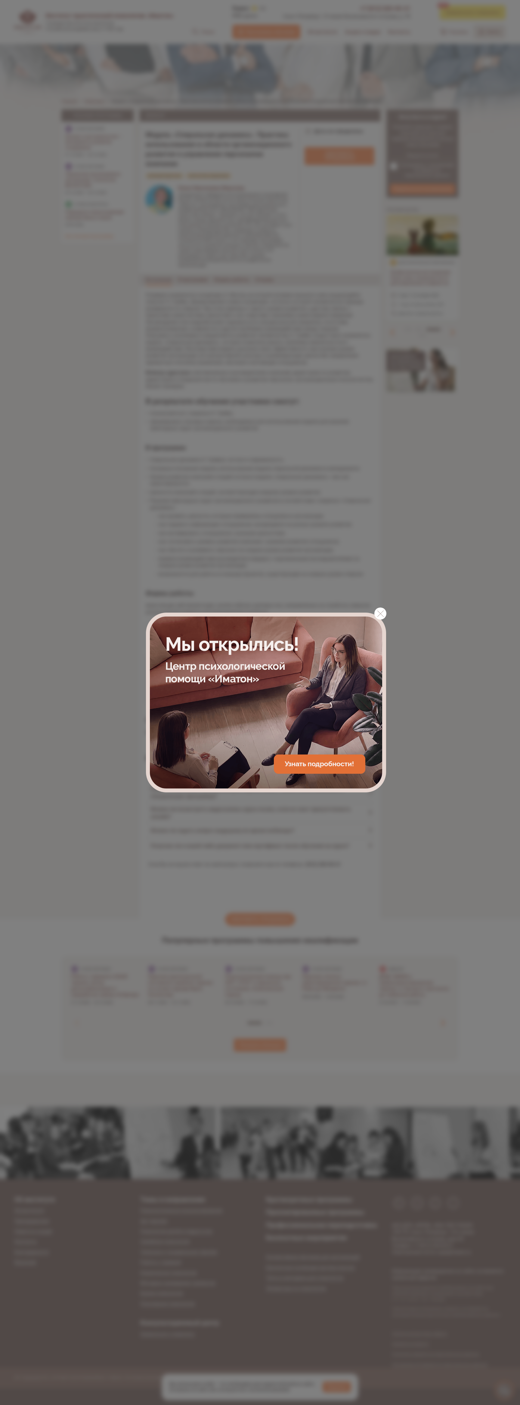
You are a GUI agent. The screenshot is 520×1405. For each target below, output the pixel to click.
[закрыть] (380, 614)
